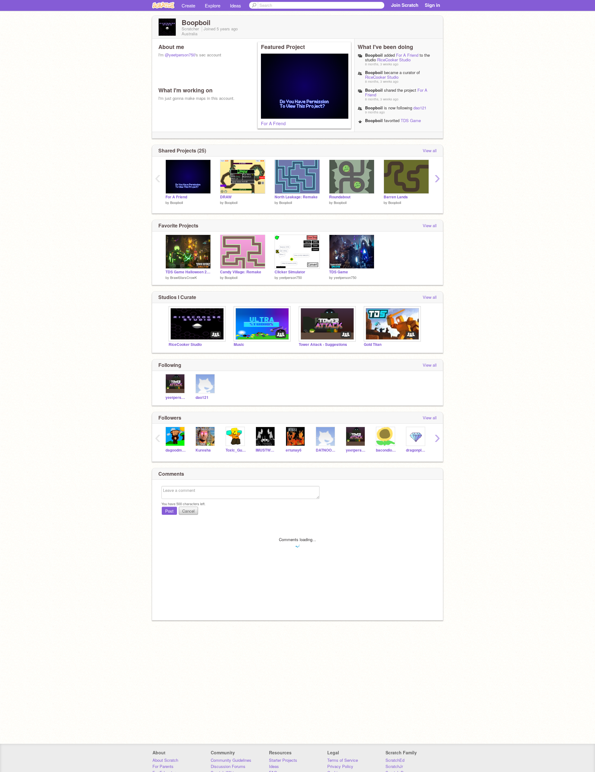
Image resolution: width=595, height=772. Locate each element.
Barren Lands (396, 197)
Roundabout (339, 197)
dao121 (419, 108)
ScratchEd (395, 760)
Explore (212, 5)
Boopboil (374, 55)
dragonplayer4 (416, 450)
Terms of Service (342, 760)
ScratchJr (394, 766)
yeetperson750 (290, 277)
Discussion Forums (228, 766)
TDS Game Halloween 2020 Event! (393, 122)
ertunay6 (294, 450)
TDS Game (338, 272)
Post (169, 511)
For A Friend (273, 123)
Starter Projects (283, 760)
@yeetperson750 (180, 55)
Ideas (235, 5)
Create (188, 5)
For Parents (163, 766)
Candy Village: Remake (240, 272)
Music (239, 344)
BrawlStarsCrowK (183, 277)
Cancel (188, 511)
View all (430, 150)
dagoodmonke (175, 450)
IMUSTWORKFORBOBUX (266, 450)
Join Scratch (404, 5)
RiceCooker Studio (394, 60)
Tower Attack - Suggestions (323, 344)
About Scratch (165, 760)
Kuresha (203, 450)
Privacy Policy (340, 766)
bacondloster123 (386, 450)
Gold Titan (372, 344)
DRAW (225, 197)
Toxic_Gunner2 (236, 450)
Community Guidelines (231, 760)
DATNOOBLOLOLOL (326, 450)
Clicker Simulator (290, 272)
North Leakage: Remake (296, 197)
